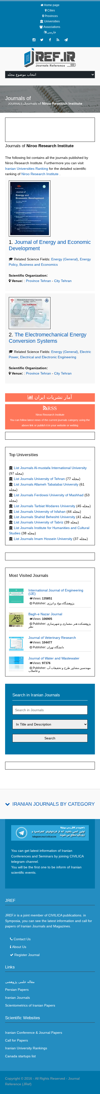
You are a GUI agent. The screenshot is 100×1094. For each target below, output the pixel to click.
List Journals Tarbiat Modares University (44, 506)
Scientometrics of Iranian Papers (30, 1005)
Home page (51, 5)
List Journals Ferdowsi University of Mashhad (48, 495)
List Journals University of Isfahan (40, 511)
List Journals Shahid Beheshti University (44, 517)
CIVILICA (55, 915)
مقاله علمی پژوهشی (20, 982)
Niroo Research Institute (39, 174)
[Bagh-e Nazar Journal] (16, 619)
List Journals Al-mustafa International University (50, 468)
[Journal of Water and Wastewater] (16, 664)
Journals (15, 103)
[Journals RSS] (58, 39)
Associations (51, 27)
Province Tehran (38, 281)
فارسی (51, 32)
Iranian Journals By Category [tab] (53, 804)
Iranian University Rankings (26, 1048)
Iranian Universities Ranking (26, 169)
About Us (19, 947)
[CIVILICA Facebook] (50, 39)
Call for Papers (16, 1040)
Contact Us (22, 939)
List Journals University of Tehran (39, 479)
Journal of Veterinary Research (52, 638)
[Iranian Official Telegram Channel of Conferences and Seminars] (50, 833)
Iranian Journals (17, 998)
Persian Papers (17, 989)
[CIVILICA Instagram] (34, 39)
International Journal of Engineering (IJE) (55, 592)
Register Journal (27, 955)
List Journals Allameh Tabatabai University (46, 484)
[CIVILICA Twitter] (42, 39)
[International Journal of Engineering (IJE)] (16, 595)
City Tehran (63, 281)
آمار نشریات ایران (52, 397)
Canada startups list (20, 1056)
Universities (52, 21)
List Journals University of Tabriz (38, 522)
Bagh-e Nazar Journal (45, 614)
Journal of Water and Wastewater (53, 658)
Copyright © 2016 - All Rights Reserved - (36, 1078)
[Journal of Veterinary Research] (16, 643)
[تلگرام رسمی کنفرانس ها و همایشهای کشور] (66, 39)
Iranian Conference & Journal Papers (33, 1032)
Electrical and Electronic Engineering (48, 357)
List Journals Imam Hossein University (43, 539)
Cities (51, 10)
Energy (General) (64, 259)
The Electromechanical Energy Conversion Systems (47, 338)
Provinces (51, 16)
